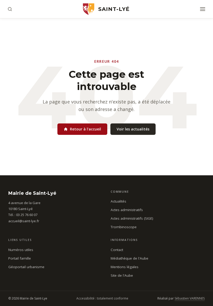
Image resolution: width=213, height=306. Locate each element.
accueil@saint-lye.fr (23, 221)
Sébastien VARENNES (190, 298)
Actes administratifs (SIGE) (132, 218)
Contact (117, 249)
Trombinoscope (124, 227)
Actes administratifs (127, 209)
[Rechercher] (10, 9)
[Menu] (202, 9)
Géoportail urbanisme (26, 267)
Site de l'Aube (122, 275)
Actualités (118, 201)
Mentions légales (124, 267)
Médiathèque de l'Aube (129, 258)
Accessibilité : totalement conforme (102, 298)
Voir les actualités (133, 129)
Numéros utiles (20, 249)
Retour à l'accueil (85, 129)
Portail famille (19, 258)
